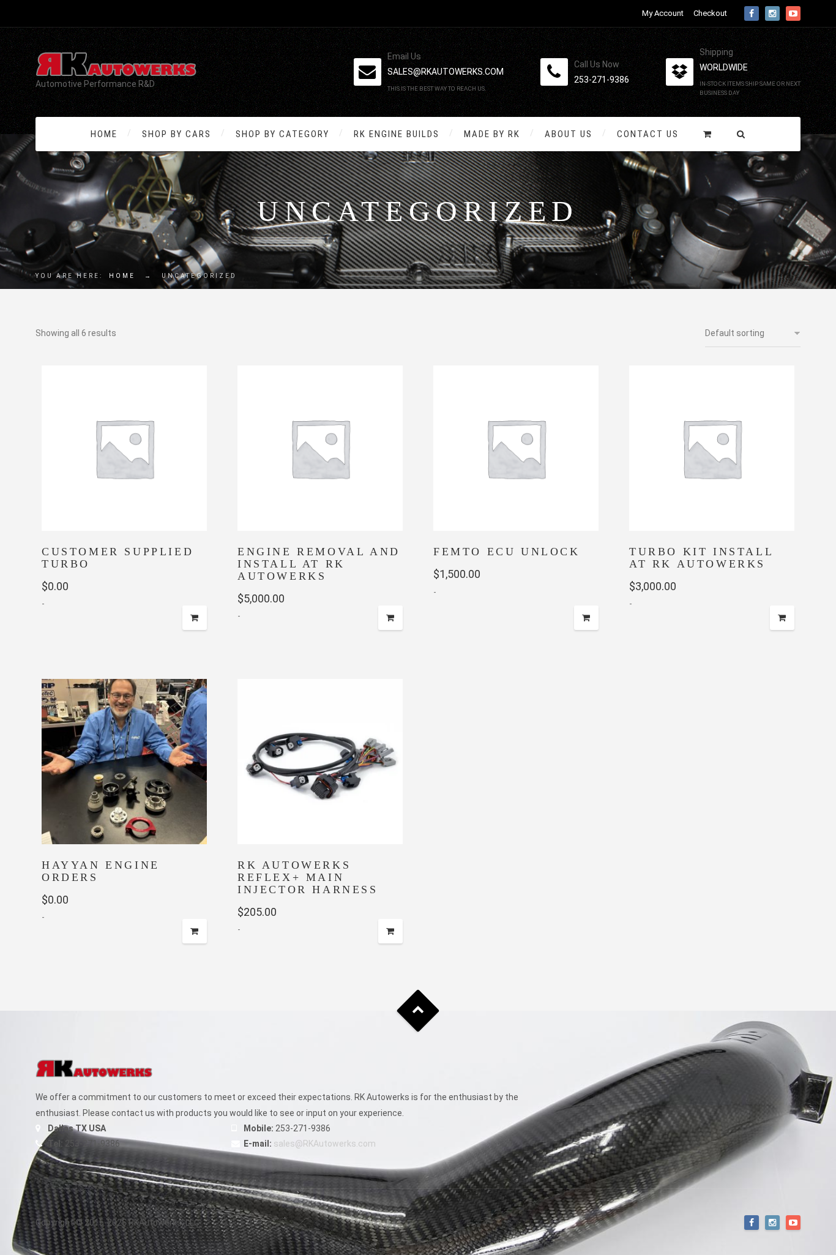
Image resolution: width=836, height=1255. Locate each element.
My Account (663, 13)
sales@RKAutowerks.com (325, 1143)
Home (104, 134)
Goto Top (418, 1011)
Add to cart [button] (194, 617)
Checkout (710, 13)
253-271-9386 (601, 79)
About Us (568, 134)
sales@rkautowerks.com (445, 72)
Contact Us (648, 134)
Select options (194, 931)
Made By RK (492, 134)
